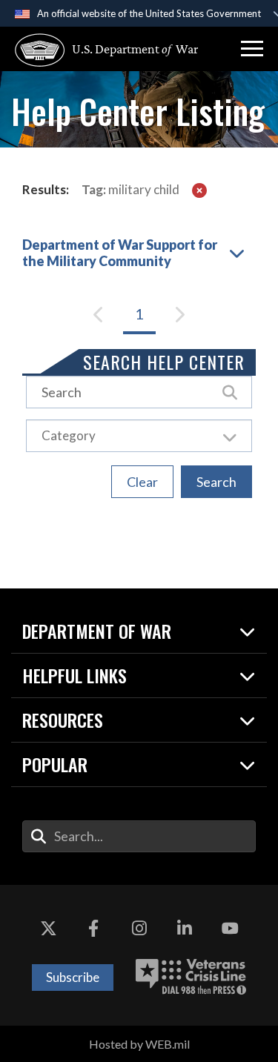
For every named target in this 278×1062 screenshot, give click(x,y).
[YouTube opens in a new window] (229, 929)
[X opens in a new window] (48, 929)
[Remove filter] (199, 190)
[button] (252, 49)
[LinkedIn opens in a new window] (184, 929)
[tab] (139, 250)
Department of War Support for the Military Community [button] (119, 252)
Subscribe (72, 977)
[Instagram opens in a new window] (139, 929)
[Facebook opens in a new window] (93, 929)
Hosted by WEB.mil (139, 1044)
